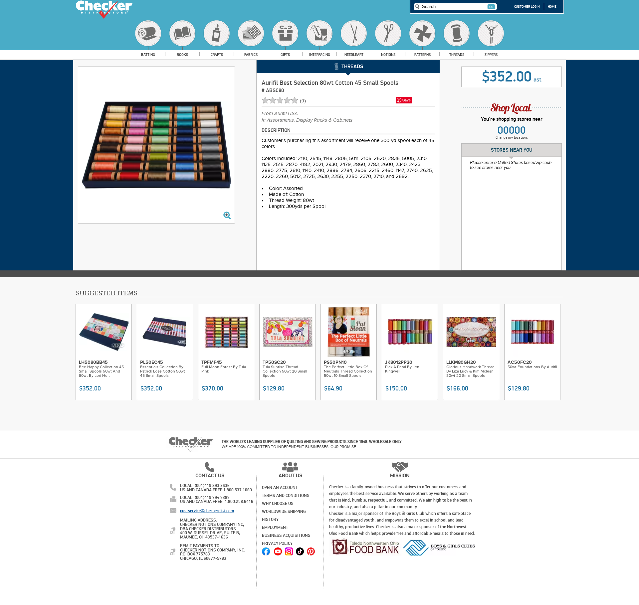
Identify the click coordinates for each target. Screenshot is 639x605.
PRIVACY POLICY (277, 543)
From (280, 113)
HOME (552, 7)
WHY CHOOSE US (278, 503)
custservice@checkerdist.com (207, 511)
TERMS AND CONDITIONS (286, 495)
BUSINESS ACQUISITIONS (286, 535)
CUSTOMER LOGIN (527, 7)
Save (406, 99)
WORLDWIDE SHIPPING (284, 511)
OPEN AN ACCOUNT (280, 487)
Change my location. (512, 137)
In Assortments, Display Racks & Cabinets (307, 120)
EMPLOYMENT (275, 527)
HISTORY (270, 519)
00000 (512, 130)
